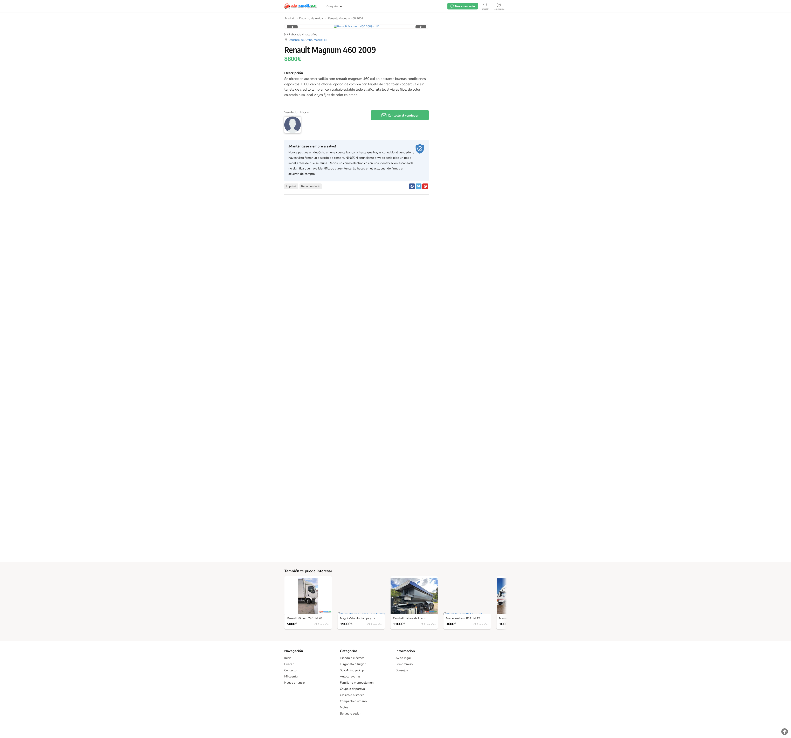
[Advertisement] (470, 57)
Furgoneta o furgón (353, 664)
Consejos (402, 670)
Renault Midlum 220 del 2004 (306, 618)
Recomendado (310, 186)
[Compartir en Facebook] (412, 186)
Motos (344, 707)
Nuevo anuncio (294, 682)
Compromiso (404, 664)
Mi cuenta (291, 676)
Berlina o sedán (350, 713)
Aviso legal (403, 658)
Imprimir (291, 186)
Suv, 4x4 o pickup (352, 670)
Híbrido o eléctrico (352, 658)
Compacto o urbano (353, 701)
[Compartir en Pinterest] (425, 186)
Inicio (287, 658)
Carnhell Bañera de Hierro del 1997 (415, 618)
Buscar (289, 664)
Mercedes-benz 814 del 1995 (464, 618)
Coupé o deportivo (352, 689)
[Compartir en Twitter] (418, 186)
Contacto (290, 670)
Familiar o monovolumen (357, 682)
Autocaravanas (350, 676)
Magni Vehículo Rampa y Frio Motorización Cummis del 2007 (362, 618)
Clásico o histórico (352, 695)
